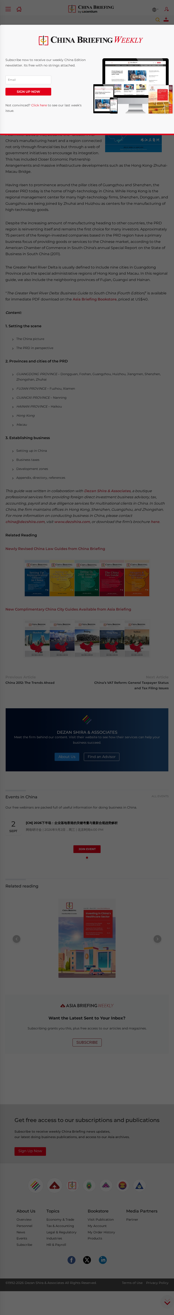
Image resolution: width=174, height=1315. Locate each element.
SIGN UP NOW (28, 92)
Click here (39, 105)
